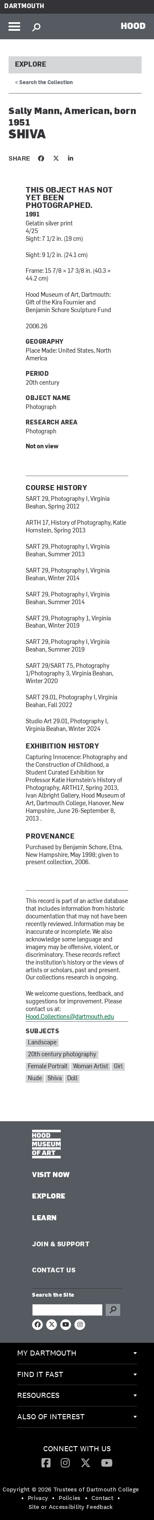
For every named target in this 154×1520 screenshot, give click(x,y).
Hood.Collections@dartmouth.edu (70, 1017)
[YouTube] (107, 1462)
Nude (35, 1079)
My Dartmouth (47, 1353)
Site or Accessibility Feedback (71, 1507)
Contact (102, 1498)
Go (113, 1310)
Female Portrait (48, 1067)
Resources (38, 1395)
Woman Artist (90, 1067)
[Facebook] (45, 1462)
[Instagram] (65, 1462)
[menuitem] (77, 1353)
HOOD (133, 25)
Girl (118, 1067)
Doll (72, 1079)
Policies (69, 1498)
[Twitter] (85, 1462)
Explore (30, 64)
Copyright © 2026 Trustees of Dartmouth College (71, 1489)
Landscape (42, 1043)
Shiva (54, 1079)
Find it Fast (40, 1374)
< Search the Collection (44, 82)
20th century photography (62, 1055)
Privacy (38, 1498)
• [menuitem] (22, 1498)
